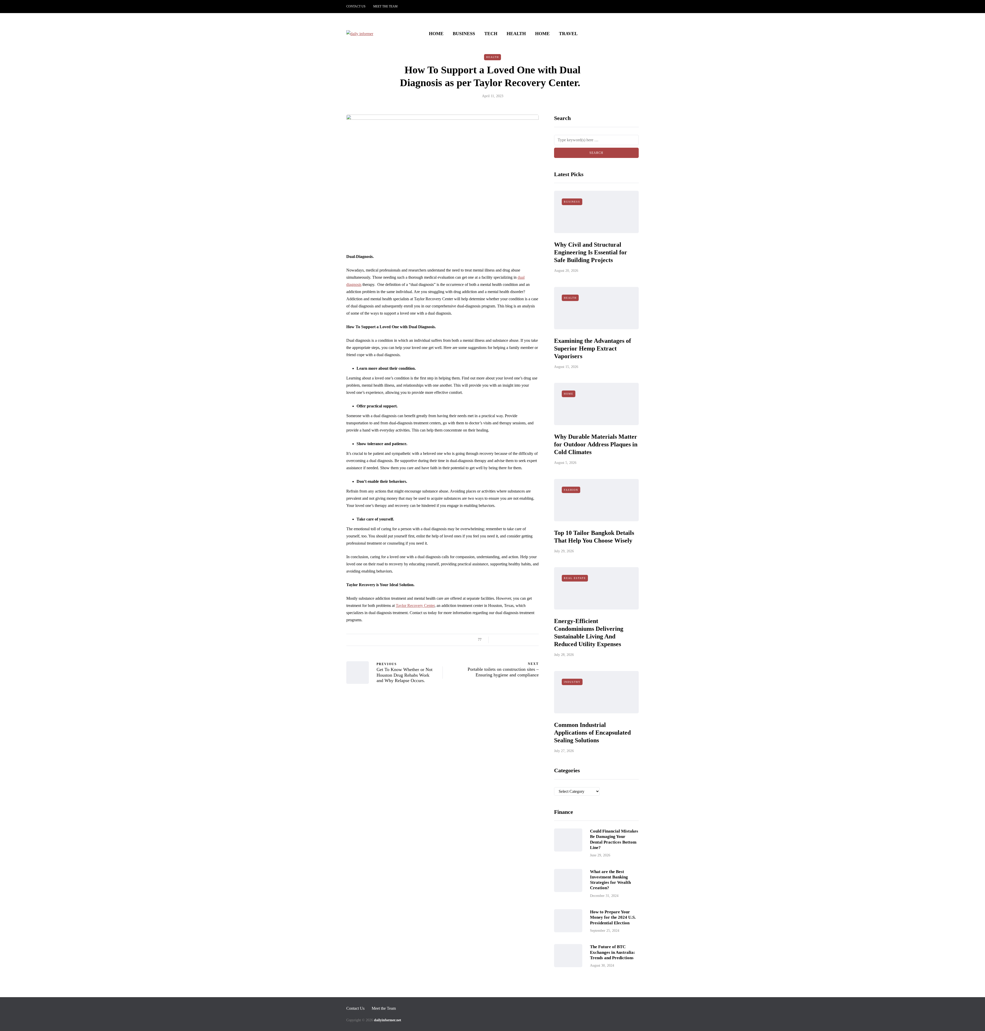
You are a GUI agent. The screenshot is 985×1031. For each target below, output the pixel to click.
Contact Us (356, 6)
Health (516, 33)
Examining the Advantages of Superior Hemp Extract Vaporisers (592, 348)
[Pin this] (522, 639)
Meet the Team (385, 6)
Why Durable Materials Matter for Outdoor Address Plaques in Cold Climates (595, 444)
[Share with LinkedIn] (516, 639)
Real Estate (575, 578)
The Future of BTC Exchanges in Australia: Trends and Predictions (612, 952)
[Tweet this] (503, 639)
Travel (568, 33)
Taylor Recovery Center (415, 605)
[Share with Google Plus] (510, 639)
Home (436, 33)
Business (464, 33)
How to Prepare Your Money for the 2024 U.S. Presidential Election (613, 917)
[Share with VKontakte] (529, 639)
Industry (572, 681)
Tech (490, 33)
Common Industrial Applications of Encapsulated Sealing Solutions (592, 733)
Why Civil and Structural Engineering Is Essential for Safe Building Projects (590, 252)
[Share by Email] (535, 639)
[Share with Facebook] (497, 639)
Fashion (571, 489)
